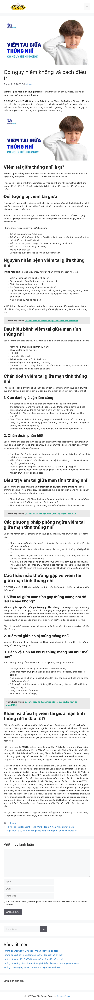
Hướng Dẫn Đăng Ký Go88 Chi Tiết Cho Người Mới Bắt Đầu (32, 967)
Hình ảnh (11, 823)
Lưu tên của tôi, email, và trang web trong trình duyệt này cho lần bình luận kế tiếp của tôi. (46, 903)
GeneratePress (63, 996)
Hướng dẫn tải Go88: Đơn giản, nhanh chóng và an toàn (31, 951)
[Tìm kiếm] (43, 929)
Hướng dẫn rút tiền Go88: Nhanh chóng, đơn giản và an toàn (33, 955)
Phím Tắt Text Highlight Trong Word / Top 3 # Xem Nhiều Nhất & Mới (40, 827)
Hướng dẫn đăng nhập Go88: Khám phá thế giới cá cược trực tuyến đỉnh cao (41, 963)
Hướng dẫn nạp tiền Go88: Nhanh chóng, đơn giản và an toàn (34, 959)
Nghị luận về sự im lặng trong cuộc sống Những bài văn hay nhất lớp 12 (42, 830)
